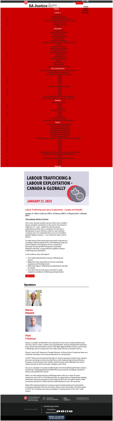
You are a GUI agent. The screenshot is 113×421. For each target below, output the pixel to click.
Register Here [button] (30, 276)
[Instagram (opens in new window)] (70, 411)
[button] (65, 398)
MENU (84, 1)
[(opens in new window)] (44, 398)
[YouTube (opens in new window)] (66, 411)
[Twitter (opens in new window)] (62, 411)
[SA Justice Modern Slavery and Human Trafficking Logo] (43, 6)
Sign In (63, 3)
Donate (70, 3)
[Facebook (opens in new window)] (58, 411)
